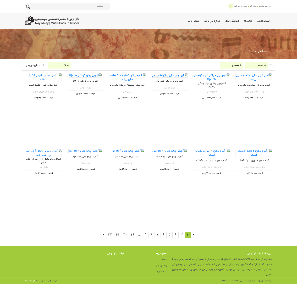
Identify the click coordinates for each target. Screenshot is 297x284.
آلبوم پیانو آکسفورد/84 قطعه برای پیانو (127, 85)
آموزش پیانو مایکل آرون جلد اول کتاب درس (43, 160)
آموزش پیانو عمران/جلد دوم (85, 157)
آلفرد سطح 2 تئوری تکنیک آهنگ (254, 161)
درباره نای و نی (212, 21)
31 (117, 234)
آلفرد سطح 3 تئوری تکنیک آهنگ (211, 161)
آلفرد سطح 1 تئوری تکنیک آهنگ (43, 85)
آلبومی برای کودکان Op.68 (85, 81)
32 (110, 234)
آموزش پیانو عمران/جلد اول (127, 157)
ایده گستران (30, 280)
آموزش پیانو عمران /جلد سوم (169, 157)
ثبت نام (253, 6)
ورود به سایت (265, 6)
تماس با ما (193, 21)
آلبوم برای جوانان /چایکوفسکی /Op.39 (212, 85)
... (139, 234)
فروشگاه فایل (232, 21)
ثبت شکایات (161, 272)
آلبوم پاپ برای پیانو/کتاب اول (169, 81)
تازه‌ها (164, 259)
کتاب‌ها (248, 21)
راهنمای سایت (160, 266)
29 (132, 234)
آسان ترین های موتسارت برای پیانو (254, 85)
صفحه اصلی (263, 21)
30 (125, 234)
